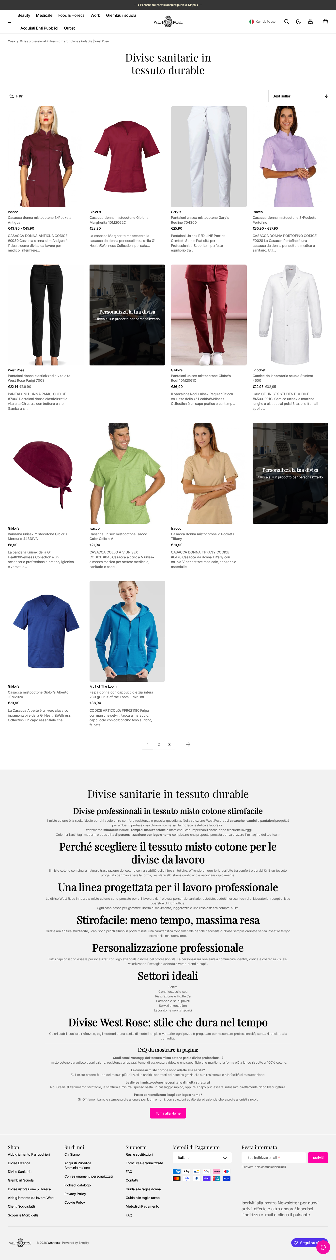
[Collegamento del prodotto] (46, 179)
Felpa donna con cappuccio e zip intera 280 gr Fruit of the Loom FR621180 (121, 694)
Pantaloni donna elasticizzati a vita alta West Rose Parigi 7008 (39, 378)
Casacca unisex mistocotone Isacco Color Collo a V (118, 536)
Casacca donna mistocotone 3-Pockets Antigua (39, 220)
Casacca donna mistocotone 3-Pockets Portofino (284, 220)
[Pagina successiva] (188, 744)
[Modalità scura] (298, 21)
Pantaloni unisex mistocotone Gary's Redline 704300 (200, 220)
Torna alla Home (168, 1113)
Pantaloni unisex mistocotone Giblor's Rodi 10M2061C (201, 378)
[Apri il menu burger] (10, 21)
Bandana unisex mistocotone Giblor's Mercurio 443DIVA (37, 536)
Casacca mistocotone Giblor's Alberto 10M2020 (38, 694)
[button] (262, 21)
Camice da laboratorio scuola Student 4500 (283, 378)
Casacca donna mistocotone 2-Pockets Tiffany (202, 536)
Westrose (54, 1242)
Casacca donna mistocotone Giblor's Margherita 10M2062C (119, 220)
